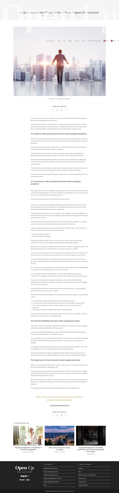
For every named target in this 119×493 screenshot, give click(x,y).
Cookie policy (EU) (83, 485)
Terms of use (82, 478)
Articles (53, 99)
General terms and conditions (87, 475)
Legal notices (71, 491)
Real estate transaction (64, 99)
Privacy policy (82, 482)
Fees (79, 471)
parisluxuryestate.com (62, 405)
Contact (80, 468)
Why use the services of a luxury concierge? (59, 448)
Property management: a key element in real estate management (28, 448)
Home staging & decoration (51, 482)
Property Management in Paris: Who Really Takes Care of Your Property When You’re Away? (90, 450)
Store (44, 485)
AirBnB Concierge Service (50, 475)
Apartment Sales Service (50, 468)
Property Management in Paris (52, 478)
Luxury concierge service (50, 471)
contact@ (53, 405)
